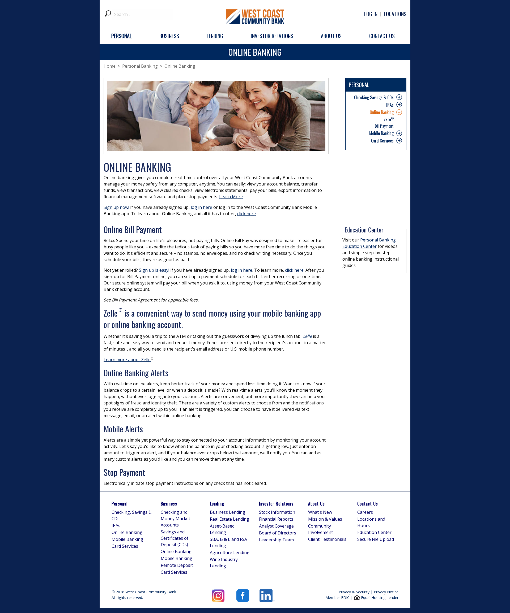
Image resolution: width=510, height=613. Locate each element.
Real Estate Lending (229, 519)
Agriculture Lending (229, 552)
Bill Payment (384, 126)
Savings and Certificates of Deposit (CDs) (174, 538)
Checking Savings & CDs (374, 97)
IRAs (390, 105)
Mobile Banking (381, 133)
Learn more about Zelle (127, 359)
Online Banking (382, 112)
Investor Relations (276, 503)
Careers (365, 512)
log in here (201, 207)
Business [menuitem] (169, 36)
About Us (316, 503)
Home (110, 66)
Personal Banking (140, 66)
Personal (120, 503)
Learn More (231, 197)
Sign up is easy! (154, 270)
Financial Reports (276, 519)
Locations (395, 14)
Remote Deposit (177, 565)
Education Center (374, 532)
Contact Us (367, 503)
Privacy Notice (386, 591)
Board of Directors (277, 533)
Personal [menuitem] (121, 36)
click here (246, 214)
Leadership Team (276, 540)
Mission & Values (325, 519)
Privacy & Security (354, 591)
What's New (320, 512)
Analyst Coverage (276, 526)
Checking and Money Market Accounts (175, 518)
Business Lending (227, 512)
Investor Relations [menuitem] (272, 36)
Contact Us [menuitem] (382, 36)
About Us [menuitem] (331, 36)
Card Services (382, 140)
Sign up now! (116, 207)
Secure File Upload (375, 539)
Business (169, 503)
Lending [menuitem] (215, 36)
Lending (217, 503)
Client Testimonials (327, 539)
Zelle (389, 119)
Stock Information (277, 512)
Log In (371, 14)
